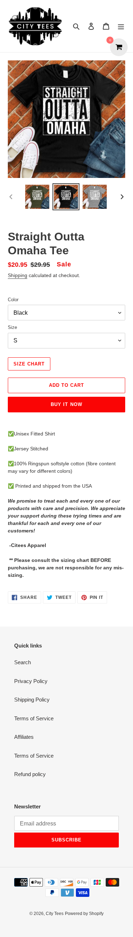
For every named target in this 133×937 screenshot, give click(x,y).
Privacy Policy (31, 681)
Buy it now (66, 404)
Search (22, 662)
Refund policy (30, 774)
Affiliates (24, 737)
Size (12, 327)
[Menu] (120, 26)
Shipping (17, 275)
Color (13, 299)
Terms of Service (34, 718)
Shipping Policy (32, 700)
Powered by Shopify (84, 913)
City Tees (54, 913)
